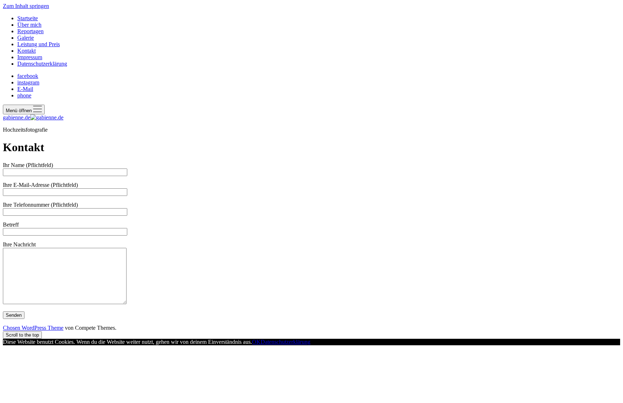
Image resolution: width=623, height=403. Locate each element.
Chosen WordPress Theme (33, 328)
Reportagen (30, 31)
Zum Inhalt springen (26, 6)
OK (256, 342)
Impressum (29, 57)
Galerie (25, 38)
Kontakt (26, 51)
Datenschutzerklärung (42, 64)
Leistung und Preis (38, 44)
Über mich (29, 25)
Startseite (27, 18)
